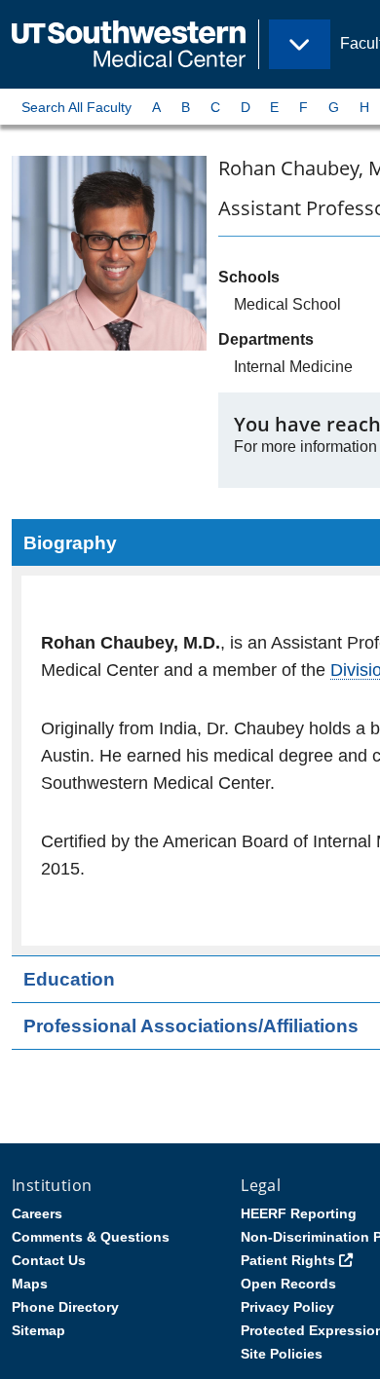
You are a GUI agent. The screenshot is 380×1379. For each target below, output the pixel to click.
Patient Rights (288, 1260)
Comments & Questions (91, 1237)
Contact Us (49, 1260)
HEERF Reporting (299, 1213)
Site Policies (282, 1353)
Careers (37, 1213)
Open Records (288, 1283)
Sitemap (38, 1330)
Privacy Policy (287, 1307)
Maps (30, 1283)
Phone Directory (65, 1307)
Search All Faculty (76, 107)
